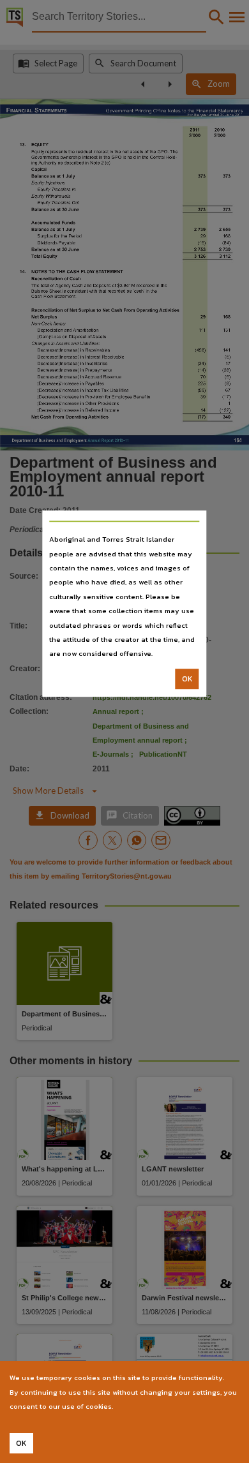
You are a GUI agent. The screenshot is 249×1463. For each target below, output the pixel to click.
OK (187, 679)
